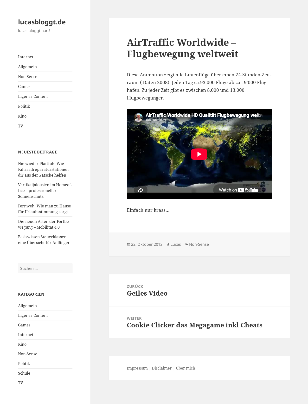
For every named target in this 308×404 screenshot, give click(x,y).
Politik (24, 106)
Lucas (176, 244)
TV (20, 126)
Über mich (185, 368)
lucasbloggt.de (42, 21)
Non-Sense (27, 76)
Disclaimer (162, 368)
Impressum (137, 368)
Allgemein (27, 66)
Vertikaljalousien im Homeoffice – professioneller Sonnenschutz (45, 190)
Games (24, 86)
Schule (24, 373)
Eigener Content (33, 96)
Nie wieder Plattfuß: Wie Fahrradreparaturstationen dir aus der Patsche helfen (43, 169)
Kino (22, 116)
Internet (25, 57)
